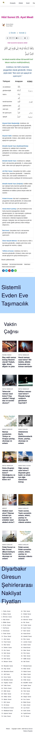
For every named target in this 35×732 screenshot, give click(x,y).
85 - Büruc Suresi (25, 688)
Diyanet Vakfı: (7, 136)
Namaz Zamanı (29, 728)
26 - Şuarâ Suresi (25, 628)
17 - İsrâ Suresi (5, 656)
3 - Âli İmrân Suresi (6, 617)
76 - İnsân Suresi (6, 716)
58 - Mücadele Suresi (7, 666)
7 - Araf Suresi (5, 628)
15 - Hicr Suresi (5, 650)
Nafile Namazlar (23, 355)
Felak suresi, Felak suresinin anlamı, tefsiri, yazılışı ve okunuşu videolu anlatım (25, 553)
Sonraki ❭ (22, 33)
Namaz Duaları (23, 429)
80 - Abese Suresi (26, 674)
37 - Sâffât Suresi (25, 658)
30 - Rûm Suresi (25, 639)
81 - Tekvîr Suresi (26, 677)
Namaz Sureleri (7, 429)
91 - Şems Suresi (25, 705)
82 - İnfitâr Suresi (25, 680)
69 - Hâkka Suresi (6, 696)
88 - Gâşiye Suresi (26, 696)
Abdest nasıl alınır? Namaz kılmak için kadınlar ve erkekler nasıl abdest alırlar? (8, 516)
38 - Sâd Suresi (25, 661)
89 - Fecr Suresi (25, 699)
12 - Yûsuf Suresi (6, 642)
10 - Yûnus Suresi (6, 636)
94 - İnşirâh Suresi (26, 713)
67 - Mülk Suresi (5, 691)
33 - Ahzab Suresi (25, 647)
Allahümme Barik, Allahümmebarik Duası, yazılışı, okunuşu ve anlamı (25, 437)
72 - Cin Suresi (5, 705)
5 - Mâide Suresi (5, 622)
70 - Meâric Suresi (6, 699)
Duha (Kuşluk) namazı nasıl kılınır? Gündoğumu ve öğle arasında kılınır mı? (8, 474)
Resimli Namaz (6, 355)
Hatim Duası (27, 264)
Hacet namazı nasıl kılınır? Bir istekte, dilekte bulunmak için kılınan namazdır (25, 362)
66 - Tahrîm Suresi (6, 688)
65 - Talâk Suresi (5, 685)
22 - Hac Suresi (25, 617)
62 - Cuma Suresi (6, 677)
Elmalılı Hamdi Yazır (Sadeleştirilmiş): (15, 146)
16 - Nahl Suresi (5, 653)
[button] (12, 3)
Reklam (8, 728)
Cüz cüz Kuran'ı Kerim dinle (16, 264)
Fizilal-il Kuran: (7, 198)
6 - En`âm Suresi (5, 625)
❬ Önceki (12, 33)
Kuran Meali (5, 264)
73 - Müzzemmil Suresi (7, 708)
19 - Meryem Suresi (6, 661)
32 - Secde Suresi (26, 644)
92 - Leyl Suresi (25, 708)
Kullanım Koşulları (28, 731)
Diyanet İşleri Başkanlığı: (11, 123)
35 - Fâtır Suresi (25, 653)
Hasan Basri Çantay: (9, 209)
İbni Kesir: (6, 230)
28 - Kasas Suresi (25, 633)
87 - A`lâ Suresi (25, 694)
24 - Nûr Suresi (25, 622)
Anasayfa (12, 3)
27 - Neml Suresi (25, 630)
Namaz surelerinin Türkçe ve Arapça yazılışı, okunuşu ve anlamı (8, 437)
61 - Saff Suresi (5, 674)
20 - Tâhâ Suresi (25, 611)
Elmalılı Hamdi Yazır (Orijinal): (12, 183)
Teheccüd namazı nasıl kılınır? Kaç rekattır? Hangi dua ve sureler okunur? (8, 397)
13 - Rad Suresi (5, 644)
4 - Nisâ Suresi (5, 619)
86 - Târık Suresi (25, 691)
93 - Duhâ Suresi (25, 710)
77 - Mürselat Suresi (26, 666)
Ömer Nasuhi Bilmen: (9, 241)
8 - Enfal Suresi (5, 630)
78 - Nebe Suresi (25, 668)
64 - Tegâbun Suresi (6, 682)
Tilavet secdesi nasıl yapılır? (8, 266)
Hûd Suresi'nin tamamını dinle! (17, 43)
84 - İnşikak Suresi (26, 685)
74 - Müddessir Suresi (7, 710)
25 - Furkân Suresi (26, 625)
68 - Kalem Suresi (6, 694)
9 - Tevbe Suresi (5, 633)
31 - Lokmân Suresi (26, 642)
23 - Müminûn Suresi (26, 619)
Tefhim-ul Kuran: (8, 251)
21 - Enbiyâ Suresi (26, 614)
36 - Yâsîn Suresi (25, 656)
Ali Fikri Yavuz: (7, 171)
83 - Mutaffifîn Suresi (26, 682)
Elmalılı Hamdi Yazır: (9, 161)
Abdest (21, 3)
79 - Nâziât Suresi (26, 671)
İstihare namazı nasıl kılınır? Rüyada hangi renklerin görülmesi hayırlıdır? (24, 397)
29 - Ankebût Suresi (26, 636)
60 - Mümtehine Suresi (7, 671)
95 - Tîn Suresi (25, 716)
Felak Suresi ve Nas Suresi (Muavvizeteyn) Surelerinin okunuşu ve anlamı (8, 553)
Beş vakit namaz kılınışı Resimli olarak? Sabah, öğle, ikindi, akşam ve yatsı (9, 362)
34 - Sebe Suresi (25, 650)
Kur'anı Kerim (9, 24)
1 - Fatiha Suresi (5, 611)
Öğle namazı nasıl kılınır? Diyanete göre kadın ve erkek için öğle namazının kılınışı (24, 475)
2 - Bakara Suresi (6, 614)
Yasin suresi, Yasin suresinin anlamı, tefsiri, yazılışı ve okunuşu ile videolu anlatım (24, 516)
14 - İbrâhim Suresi (6, 647)
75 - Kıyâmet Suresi (6, 713)
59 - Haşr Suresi (5, 668)
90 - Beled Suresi (25, 702)
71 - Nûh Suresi (5, 702)
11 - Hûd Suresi (5, 639)
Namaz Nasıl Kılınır (24, 465)
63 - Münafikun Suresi (7, 680)
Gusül (28, 3)
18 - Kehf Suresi (5, 658)
